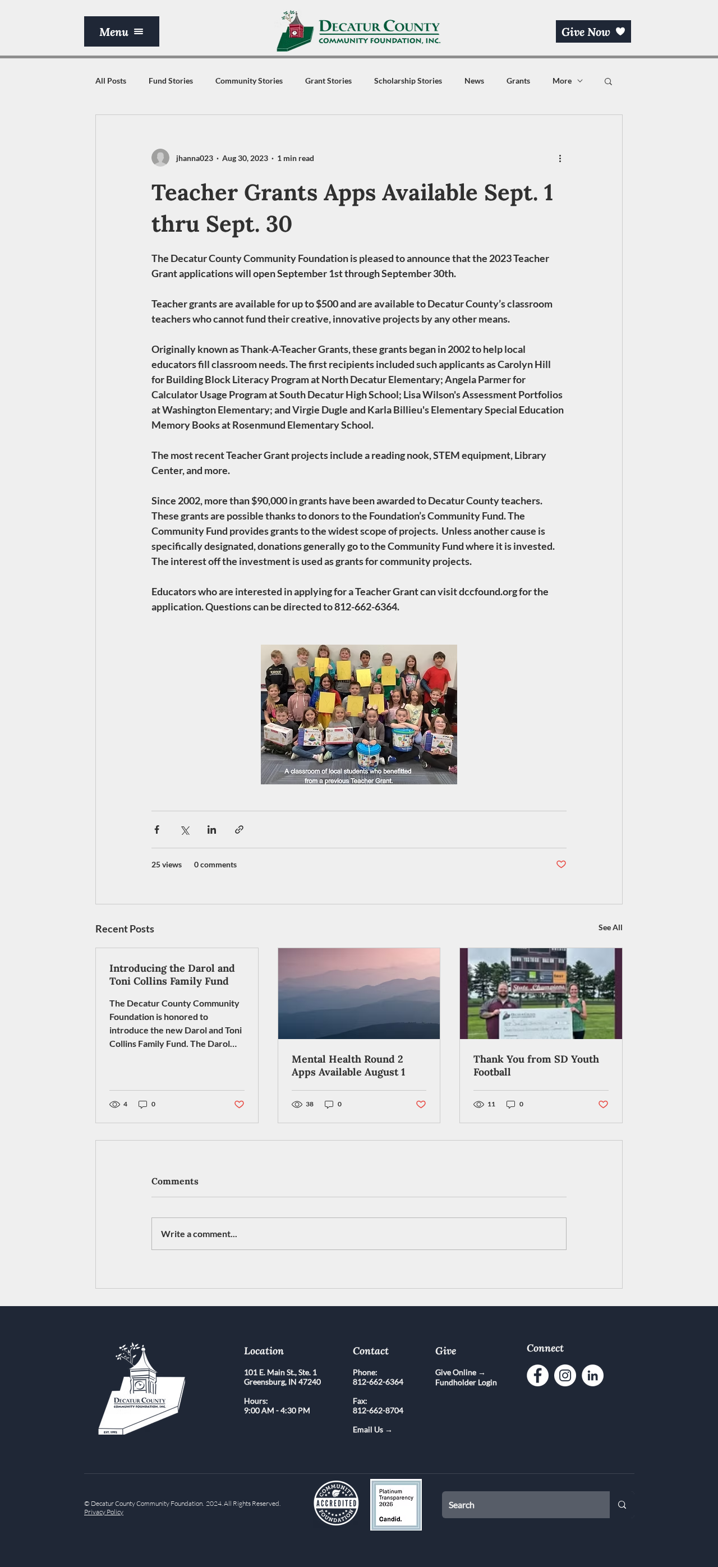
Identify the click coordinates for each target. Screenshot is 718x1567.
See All (611, 927)
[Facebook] (538, 1375)
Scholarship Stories (408, 80)
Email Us (369, 1429)
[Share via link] (239, 829)
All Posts (110, 80)
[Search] (622, 1504)
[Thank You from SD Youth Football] (541, 993)
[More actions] (560, 157)
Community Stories (249, 80)
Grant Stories (328, 80)
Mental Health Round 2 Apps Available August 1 (348, 1065)
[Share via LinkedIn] (211, 829)
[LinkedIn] (593, 1375)
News (474, 80)
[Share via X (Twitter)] (184, 829)
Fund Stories (171, 80)
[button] (121, 31)
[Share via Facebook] (156, 829)
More (562, 80)
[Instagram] (565, 1375)
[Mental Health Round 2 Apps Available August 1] (359, 993)
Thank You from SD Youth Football (536, 1065)
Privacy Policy (103, 1512)
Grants (518, 80)
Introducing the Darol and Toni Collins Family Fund (172, 974)
